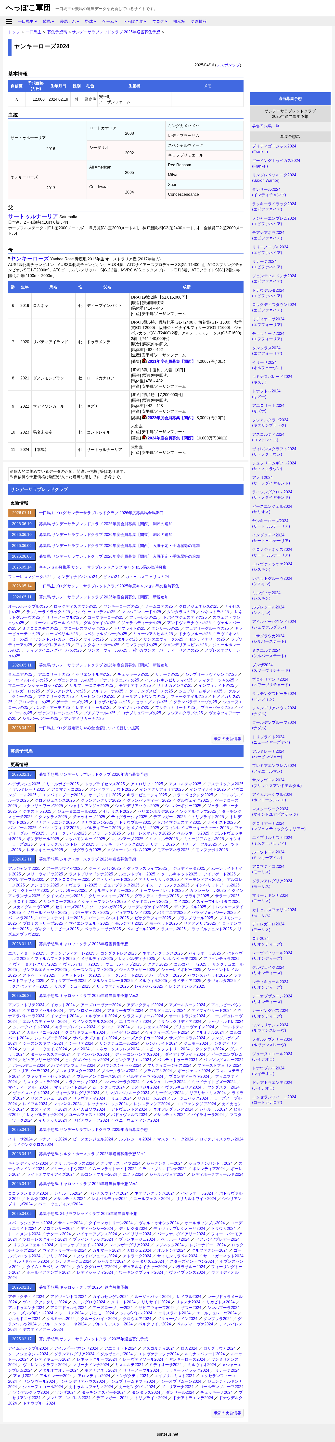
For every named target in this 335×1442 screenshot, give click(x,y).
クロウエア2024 (115, 1027)
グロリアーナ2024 (177, 1387)
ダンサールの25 (165, 628)
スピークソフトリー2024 (167, 1049)
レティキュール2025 (45, 850)
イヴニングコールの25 (73, 680)
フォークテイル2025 (68, 833)
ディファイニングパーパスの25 (54, 650)
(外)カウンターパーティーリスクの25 (166, 650)
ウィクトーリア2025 (31, 890)
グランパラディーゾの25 (195, 702)
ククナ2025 (157, 964)
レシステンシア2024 (152, 1104)
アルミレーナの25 (107, 691)
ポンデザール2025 (43, 839)
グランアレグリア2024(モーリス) (272, 883)
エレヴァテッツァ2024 (159, 1354)
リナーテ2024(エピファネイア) (267, 264)
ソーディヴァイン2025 (148, 907)
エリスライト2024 (135, 1021)
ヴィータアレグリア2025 (35, 964)
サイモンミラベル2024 (177, 1256)
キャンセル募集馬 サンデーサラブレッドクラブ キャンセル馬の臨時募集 (103, 567)
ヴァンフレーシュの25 (58, 713)
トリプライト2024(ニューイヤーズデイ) (271, 739)
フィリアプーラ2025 (68, 981)
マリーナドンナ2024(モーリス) (270, 898)
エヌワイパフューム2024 (95, 1256)
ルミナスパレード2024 (205, 1354)
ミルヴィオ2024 (202, 1365)
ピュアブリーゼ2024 (41, 1060)
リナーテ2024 (227, 1370)
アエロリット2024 (120, 1348)
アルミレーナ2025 (29, 789)
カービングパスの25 (98, 696)
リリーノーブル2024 (141, 1370)
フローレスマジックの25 (86, 628)
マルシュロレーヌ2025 (112, 981)
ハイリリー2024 (137, 1234)
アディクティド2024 (145, 1005)
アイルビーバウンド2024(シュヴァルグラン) (274, 624)
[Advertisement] (290, 58)
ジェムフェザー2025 (137, 970)
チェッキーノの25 (133, 674)
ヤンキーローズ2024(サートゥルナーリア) (271, 523)
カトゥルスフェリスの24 (147, 577)
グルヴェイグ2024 (116, 1354)
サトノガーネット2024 (223, 1256)
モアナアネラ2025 (173, 850)
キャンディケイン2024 (28, 1163)
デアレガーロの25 (24, 691)
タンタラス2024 (209, 1049)
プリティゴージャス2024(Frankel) (274, 149)
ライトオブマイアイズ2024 (51, 1174)
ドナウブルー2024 (39, 1403)
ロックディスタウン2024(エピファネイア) (274, 307)
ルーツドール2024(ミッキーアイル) (268, 855)
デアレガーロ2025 (169, 817)
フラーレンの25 (143, 617)
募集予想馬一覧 (266, 126)
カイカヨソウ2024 (89, 1109)
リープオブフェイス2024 (81, 1245)
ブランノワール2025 (195, 918)
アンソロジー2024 (85, 1010)
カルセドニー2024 (43, 1032)
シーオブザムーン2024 (181, 1381)
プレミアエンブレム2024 (68, 1398)
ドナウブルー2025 (135, 822)
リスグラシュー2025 (72, 986)
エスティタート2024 (49, 1109)
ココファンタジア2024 (196, 1104)
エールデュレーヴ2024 (216, 1313)
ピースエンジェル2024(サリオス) (272, 509)
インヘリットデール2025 (217, 885)
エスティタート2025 (26, 953)
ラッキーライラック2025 (122, 844)
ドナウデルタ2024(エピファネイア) (268, 293)
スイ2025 (182, 901)
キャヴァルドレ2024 (225, 1021)
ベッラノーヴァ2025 (103, 929)
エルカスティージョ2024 (45, 1021)
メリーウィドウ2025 (45, 874)
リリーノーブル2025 (199, 844)
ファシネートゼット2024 (49, 1076)
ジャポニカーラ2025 (150, 901)
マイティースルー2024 (28, 1087)
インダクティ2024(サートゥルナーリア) (271, 538)
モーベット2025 (163, 923)
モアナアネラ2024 (101, 1370)
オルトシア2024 (171, 1250)
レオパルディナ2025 (137, 959)
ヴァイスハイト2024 (31, 1093)
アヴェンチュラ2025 (221, 959)
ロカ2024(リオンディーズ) (267, 941)
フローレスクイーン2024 (45, 1239)
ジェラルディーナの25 (141, 623)
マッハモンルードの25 (141, 612)
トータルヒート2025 (125, 975)
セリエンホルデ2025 (156, 811)
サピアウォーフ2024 (91, 1120)
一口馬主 (26, 21)
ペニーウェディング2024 (137, 1120)
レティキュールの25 (94, 707)
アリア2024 (56, 1256)
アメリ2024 (23, 1376)
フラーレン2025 (106, 833)
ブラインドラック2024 (93, 1239)
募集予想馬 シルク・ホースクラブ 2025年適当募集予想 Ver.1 (92, 1154)
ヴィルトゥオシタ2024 (159, 1223)
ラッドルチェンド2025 (212, 929)
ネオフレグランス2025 (162, 953)
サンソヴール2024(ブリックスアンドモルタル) (277, 783)
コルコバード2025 (190, 964)
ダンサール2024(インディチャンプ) (269, 192)
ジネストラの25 (215, 612)
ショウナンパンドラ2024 (211, 1163)
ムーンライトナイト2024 (114, 1169)
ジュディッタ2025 (189, 868)
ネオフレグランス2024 (173, 1109)
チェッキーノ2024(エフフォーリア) (268, 336)
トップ (14, 32)
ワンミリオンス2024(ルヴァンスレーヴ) (270, 1027)
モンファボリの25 (141, 645)
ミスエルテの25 (124, 639)
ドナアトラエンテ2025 (55, 822)
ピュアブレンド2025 (133, 912)
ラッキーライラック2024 (187, 1370)
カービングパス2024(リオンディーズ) (270, 1013)
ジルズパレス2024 (136, 1313)
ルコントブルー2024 (99, 1174)
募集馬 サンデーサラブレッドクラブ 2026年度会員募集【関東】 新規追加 (103, 665)
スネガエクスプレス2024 (117, 1049)
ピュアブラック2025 (121, 885)
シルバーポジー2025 (183, 806)
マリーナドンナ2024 (91, 1365)
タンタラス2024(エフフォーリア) (267, 350)
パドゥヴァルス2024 (129, 1115)
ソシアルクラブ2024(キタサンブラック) (270, 422)
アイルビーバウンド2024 (76, 1348)
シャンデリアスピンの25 (185, 645)
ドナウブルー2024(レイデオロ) (268, 1071)
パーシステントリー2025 (61, 918)
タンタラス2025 (53, 817)
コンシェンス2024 (152, 1027)
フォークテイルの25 (189, 696)
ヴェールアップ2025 (123, 964)
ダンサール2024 (180, 1392)
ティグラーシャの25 (216, 680)
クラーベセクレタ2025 (193, 795)
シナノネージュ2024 (73, 1261)
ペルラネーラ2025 (193, 833)
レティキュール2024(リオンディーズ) (270, 984)
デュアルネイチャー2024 (145, 1267)
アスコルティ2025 (185, 784)
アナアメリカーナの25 (84, 718)
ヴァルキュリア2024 (183, 1087)
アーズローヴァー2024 (101, 1005)
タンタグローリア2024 (97, 1267)
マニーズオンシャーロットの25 (36, 685)
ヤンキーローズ (29, 258)
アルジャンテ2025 (24, 868)
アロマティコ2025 (67, 789)
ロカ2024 (189, 1348)
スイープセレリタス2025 (218, 901)
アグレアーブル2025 (26, 879)
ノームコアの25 (159, 606)
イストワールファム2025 (167, 885)
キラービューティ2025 (147, 795)
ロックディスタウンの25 (75, 606)
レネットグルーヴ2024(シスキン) (272, 581)
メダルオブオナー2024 (59, 1370)
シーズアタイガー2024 (143, 1038)
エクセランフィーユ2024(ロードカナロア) (274, 1099)
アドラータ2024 (137, 1256)
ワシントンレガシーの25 (56, 639)
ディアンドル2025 (190, 907)
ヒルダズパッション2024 (87, 1060)
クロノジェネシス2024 (28, 1354)
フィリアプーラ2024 (31, 1071)
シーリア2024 (81, 1043)
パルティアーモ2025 (103, 828)
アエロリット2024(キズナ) (268, 408)
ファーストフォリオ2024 (219, 1065)
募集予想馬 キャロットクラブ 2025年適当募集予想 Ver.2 (88, 996)
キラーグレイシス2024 (75, 1027)
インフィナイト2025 (208, 789)
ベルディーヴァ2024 (145, 1076)
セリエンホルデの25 (94, 674)
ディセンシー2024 (97, 1228)
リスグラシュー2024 (49, 1098)
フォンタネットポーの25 (97, 645)
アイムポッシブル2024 (28, 1348)
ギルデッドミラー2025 (113, 890)
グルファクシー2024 (210, 1250)
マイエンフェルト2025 (89, 923)
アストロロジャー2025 (70, 879)
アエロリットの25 (54, 674)
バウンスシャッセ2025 (208, 975)
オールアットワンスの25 (143, 696)
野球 (89, 21)
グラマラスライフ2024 (120, 1163)
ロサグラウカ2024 (219, 1348)
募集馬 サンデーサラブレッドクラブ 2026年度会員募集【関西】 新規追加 (103, 597)
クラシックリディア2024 (179, 1021)
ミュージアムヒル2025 (204, 839)
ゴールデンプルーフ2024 (221, 1387)
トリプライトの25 (129, 628)
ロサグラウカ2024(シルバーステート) (269, 638)
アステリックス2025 (225, 784)
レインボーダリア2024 (129, 1245)
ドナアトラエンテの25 (119, 680)
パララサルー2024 (189, 1267)
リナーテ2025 (162, 844)
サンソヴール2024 (39, 1381)
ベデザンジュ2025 (24, 784)
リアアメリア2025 (200, 923)
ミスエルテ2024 (129, 1365)
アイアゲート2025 (219, 874)
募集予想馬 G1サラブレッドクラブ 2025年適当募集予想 (88, 1214)
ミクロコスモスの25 (40, 628)
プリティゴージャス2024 (169, 1065)
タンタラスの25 (181, 612)
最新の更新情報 (227, 739)
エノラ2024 (133, 1174)
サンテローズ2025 (59, 901)
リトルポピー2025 (62, 784)
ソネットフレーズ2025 (81, 975)
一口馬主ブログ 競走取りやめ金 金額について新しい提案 (89, 728)
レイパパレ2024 (67, 1104)
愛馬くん (68, 21)
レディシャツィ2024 (95, 1272)
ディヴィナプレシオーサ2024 (179, 1228)
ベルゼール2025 (141, 929)
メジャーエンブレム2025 (129, 850)
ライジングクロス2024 (33, 1144)
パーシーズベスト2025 (109, 918)
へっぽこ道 (133, 21)
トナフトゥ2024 (53, 1139)
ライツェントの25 (133, 707)
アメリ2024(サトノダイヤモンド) (271, 480)
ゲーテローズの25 (72, 702)
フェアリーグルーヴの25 (207, 628)
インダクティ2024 (132, 1376)
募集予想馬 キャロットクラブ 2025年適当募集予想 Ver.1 (88, 1184)
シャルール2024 (213, 1109)
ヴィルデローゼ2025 (81, 964)
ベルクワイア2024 (155, 1324)
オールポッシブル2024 (205, 1223)
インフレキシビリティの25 (169, 680)
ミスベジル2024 (145, 1087)
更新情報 (199, 21)
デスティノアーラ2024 (43, 1329)
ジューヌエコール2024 (43, 1387)
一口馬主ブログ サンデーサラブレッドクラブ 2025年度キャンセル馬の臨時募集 (109, 586)
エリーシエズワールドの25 (54, 623)
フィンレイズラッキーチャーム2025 (197, 828)
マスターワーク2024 (175, 1139)
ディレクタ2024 (133, 1228)
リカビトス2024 (152, 1098)
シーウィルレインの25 (28, 680)
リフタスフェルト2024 (33, 1245)
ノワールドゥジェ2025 (47, 912)
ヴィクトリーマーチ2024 (64, 1250)
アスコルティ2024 (158, 1348)
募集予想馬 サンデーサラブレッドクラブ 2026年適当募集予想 (93, 774)
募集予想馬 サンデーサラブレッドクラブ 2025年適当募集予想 (93, 1129)
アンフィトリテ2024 (26, 1005)
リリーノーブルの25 (64, 617)
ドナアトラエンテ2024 (193, 1398)
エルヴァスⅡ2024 (101, 1016)
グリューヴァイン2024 (194, 1027)
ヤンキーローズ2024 (187, 1359)
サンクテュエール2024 (119, 1043)
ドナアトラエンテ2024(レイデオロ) (272, 1085)
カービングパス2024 (137, 1387)
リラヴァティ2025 (112, 986)
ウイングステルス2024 (93, 1021)
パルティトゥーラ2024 (177, 1060)
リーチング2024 (169, 1093)
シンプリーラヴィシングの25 (211, 674)
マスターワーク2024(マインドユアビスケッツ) (275, 811)
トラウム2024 (223, 1228)
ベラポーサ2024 (175, 1239)
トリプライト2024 (151, 1398)
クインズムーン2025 (64, 896)
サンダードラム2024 (187, 1038)
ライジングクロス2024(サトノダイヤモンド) (272, 494)
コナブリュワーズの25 (141, 713)
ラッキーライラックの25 (48, 612)
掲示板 (179, 21)
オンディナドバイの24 (77, 577)
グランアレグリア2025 (101, 800)
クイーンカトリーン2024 (111, 1223)
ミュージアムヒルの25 (153, 634)
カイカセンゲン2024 (110, 1297)
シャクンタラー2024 (164, 1163)
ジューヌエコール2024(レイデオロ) (272, 1056)
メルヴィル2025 (153, 981)
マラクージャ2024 (81, 1082)
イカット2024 (62, 1005)
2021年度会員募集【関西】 (172, 361)
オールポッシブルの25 (28, 606)
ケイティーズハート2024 (167, 1032)
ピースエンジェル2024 (93, 1139)
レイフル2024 (35, 1104)
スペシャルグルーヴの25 (105, 634)
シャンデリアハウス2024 (83, 1381)
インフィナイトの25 (216, 685)
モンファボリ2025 (211, 850)
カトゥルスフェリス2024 (91, 1387)
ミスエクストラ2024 (41, 1082)
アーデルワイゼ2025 (64, 868)
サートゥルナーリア (33, 216)
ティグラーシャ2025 (129, 817)
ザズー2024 (191, 1308)
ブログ (158, 21)
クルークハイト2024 (31, 1027)
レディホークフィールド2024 (218, 1174)
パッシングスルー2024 (223, 1060)
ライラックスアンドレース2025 (66, 844)
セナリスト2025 (117, 811)
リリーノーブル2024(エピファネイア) (270, 249)
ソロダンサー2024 (58, 1228)
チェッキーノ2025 (89, 817)
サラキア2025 (197, 896)
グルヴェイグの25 (100, 623)
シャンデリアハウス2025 (137, 806)
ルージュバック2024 (190, 1098)
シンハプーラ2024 (51, 1038)
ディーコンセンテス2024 (137, 1054)
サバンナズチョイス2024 (95, 1038)
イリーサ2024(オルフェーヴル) (267, 365)
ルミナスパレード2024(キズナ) (272, 379)
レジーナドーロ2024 (208, 1245)
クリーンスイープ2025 (109, 896)
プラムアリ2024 (157, 1071)
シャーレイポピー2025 (181, 970)
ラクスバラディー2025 (28, 986)
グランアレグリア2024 (74, 1354)
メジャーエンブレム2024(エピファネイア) (274, 221)
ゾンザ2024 (65, 1392)
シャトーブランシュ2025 (104, 901)
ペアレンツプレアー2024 (217, 1239)
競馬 (47, 21)
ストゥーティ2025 (39, 975)
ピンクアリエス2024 (133, 1060)
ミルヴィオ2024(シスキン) (266, 595)
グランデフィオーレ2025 (72, 953)
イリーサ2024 (20, 1139)
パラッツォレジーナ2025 (214, 912)
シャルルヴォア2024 (167, 1174)
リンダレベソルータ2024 (127, 1093)
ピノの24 (111, 577)
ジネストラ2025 (37, 811)
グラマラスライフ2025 (147, 868)
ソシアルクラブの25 (185, 713)
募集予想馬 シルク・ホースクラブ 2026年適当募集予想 (87, 859)
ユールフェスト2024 (87, 1115)
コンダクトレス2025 (118, 953)
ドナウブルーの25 (195, 634)
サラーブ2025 (227, 896)
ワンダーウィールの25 (107, 650)
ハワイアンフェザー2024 (73, 1065)
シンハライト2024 (161, 1043)
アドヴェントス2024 (129, 1109)
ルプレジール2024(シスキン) (268, 610)
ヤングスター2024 (223, 1087)
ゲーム (108, 21)
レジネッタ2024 (169, 1245)
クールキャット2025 (179, 874)
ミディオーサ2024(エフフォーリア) (268, 322)
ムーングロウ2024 (108, 1087)
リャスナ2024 (188, 1302)
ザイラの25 (94, 639)
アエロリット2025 (147, 784)
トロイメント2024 (24, 1234)
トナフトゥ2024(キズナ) (266, 394)
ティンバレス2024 (93, 1054)
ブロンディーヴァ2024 (189, 1076)
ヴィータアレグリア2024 (77, 1093)
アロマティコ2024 (94, 1376)
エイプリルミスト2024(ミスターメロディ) (272, 840)
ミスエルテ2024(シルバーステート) (269, 653)
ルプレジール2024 (135, 1139)
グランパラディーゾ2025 (149, 800)
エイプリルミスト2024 (174, 1376)
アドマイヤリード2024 (212, 1010)
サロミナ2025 (25, 901)
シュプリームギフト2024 (133, 1381)
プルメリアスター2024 (75, 1071)
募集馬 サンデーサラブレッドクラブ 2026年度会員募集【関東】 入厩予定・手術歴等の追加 (119, 556)
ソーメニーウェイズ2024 (45, 1049)
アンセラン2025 (45, 885)
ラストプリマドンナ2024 (164, 1169)
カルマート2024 (106, 1250)
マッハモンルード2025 (85, 839)
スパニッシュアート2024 (30, 1223)
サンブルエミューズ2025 (45, 970)
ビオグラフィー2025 (153, 918)
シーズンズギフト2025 (93, 970)
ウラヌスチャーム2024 (143, 1016)
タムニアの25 (20, 674)
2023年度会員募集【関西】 (172, 418)
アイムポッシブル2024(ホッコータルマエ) (272, 797)
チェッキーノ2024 (216, 1392)
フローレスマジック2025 (149, 833)
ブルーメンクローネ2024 (99, 1076)
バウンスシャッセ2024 (121, 1065)
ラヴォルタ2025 (221, 981)
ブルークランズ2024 (119, 1071)
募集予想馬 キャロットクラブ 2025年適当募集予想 (83, 1287)
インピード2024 (64, 1016)
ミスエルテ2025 (163, 839)
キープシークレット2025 (162, 890)
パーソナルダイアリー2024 (181, 1234)
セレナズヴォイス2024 (109, 1193)
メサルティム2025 (97, 959)
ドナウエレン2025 (97, 822)
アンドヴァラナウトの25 (189, 623)
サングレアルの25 (54, 645)
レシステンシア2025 (187, 986)
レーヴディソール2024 (143, 1359)
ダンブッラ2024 (217, 1319)
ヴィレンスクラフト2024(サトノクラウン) (274, 451)
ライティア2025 (187, 981)
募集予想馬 (57, 32)
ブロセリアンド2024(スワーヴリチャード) (271, 682)
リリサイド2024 (156, 1302)
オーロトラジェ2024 (187, 1016)
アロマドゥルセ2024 (45, 1010)
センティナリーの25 (207, 639)
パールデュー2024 (29, 1065)
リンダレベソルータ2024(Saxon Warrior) (274, 177)
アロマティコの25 (34, 702)
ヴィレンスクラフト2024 (45, 1365)
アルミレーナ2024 (55, 1376)
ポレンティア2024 (209, 1169)
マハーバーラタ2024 (121, 1082)
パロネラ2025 (20, 918)
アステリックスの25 (56, 696)
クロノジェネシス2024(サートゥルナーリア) (272, 552)
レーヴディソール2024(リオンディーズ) (272, 955)
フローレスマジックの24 (30, 577)
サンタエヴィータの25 (163, 639)
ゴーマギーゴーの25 (105, 617)
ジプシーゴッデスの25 (96, 612)
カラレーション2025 (208, 890)
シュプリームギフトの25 (200, 691)
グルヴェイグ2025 (193, 800)
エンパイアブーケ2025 (62, 795)
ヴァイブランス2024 (187, 1272)
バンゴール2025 (22, 828)
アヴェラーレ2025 (81, 885)
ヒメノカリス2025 (143, 828)
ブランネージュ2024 (137, 1239)
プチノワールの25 (100, 713)
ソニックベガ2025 (106, 907)
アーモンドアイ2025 (203, 879)
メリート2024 (123, 1302)
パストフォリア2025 (60, 828)
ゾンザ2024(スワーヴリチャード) (271, 667)
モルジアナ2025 (129, 923)
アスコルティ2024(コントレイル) (268, 437)
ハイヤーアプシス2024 (97, 1234)
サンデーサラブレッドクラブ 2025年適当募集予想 (116, 32)
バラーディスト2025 (91, 912)
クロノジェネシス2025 (55, 800)
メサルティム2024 (169, 1115)
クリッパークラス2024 (74, 1163)
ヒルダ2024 (37, 1199)
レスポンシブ (228, 65)
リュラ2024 (121, 1098)
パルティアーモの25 (52, 707)
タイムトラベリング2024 (49, 1267)
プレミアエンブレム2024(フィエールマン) (274, 768)
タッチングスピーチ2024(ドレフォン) (274, 696)
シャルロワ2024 (111, 1261)
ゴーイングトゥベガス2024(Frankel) (276, 163)
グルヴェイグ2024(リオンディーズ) (268, 970)
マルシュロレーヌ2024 (165, 1082)
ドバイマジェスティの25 (185, 617)
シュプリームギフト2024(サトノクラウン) (274, 466)
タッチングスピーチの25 (151, 691)
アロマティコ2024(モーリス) (268, 869)
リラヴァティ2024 (89, 1098)
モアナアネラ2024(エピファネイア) (268, 235)
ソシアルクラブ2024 (31, 1392)
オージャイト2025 (105, 795)
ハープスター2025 (165, 975)
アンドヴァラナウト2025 (112, 789)
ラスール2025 (173, 929)
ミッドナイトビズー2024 (214, 1082)
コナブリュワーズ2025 (43, 806)
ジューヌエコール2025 (77, 811)
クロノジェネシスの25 (199, 606)
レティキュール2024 (53, 1359)
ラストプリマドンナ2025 (91, 874)
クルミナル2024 (209, 1032)
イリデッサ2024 (53, 1120)
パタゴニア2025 (171, 912)
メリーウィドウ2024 (68, 1169)
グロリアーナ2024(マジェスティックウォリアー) (279, 826)
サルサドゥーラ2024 (31, 1261)
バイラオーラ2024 (208, 1115)
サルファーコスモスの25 (91, 685)
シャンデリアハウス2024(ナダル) (274, 710)
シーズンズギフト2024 (43, 1043)
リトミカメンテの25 (175, 685)
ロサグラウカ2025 (85, 850)
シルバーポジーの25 (40, 718)
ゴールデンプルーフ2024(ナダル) (274, 725)
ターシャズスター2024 (51, 1054)
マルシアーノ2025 (127, 839)
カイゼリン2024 (125, 1032)
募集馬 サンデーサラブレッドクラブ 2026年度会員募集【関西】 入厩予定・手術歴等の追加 (119, 546)
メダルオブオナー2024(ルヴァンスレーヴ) (272, 1042)
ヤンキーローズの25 (121, 606)
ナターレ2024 (58, 1234)
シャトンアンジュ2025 (89, 806)
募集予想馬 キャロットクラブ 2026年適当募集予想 (83, 944)
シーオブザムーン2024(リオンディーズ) (272, 999)
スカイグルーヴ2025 (31, 907)
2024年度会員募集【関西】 (172, 438)
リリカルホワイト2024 (196, 1199)
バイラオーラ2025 (205, 953)
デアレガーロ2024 (112, 1398)
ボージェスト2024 (194, 1071)
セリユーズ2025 (69, 907)
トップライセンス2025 (105, 784)
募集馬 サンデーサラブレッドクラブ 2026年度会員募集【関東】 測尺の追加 (105, 535)
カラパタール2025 (71, 890)
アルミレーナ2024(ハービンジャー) (268, 754)
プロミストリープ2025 (43, 923)
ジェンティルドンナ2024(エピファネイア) (274, 278)
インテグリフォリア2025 (162, 789)
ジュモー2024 (196, 1043)
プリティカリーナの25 (175, 707)
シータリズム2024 (148, 1261)
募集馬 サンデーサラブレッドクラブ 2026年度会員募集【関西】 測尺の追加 (105, 524)
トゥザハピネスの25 (112, 702)
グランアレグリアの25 (66, 691)
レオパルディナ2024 (45, 1115)
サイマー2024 (70, 1223)
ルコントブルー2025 (137, 874)
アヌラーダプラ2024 (125, 1010)
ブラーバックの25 (217, 707)
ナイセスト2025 (221, 822)
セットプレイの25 (152, 702)
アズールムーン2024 (187, 1005)
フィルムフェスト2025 (55, 959)
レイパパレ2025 (149, 986)
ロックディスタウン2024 (221, 1139)
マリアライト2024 (70, 1087)
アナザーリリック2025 (159, 879)
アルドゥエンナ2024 (167, 1010)
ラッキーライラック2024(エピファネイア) (274, 206)
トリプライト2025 (208, 817)
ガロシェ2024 (139, 1250)
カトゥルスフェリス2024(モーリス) (274, 912)
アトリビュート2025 (114, 879)
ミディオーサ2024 (165, 1365)
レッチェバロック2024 (108, 1104)
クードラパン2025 (105, 868)
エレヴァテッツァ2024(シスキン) (272, 566)
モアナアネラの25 (135, 685)
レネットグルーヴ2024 (97, 1359)
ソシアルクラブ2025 (198, 811)
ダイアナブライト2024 (185, 1054)
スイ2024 (81, 1049)
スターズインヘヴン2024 (192, 1261)
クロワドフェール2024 (85, 1032)
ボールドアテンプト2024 (49, 1272)
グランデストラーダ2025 (157, 896)
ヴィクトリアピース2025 (57, 929)
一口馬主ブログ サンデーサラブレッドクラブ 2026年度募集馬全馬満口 (101, 513)
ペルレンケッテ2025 (179, 959)
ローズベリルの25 (62, 634)
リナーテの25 (167, 674)
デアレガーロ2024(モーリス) (268, 927)
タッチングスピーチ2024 (104, 1392)
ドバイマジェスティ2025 (179, 822)
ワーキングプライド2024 (141, 1272)
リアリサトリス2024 (208, 1093)
